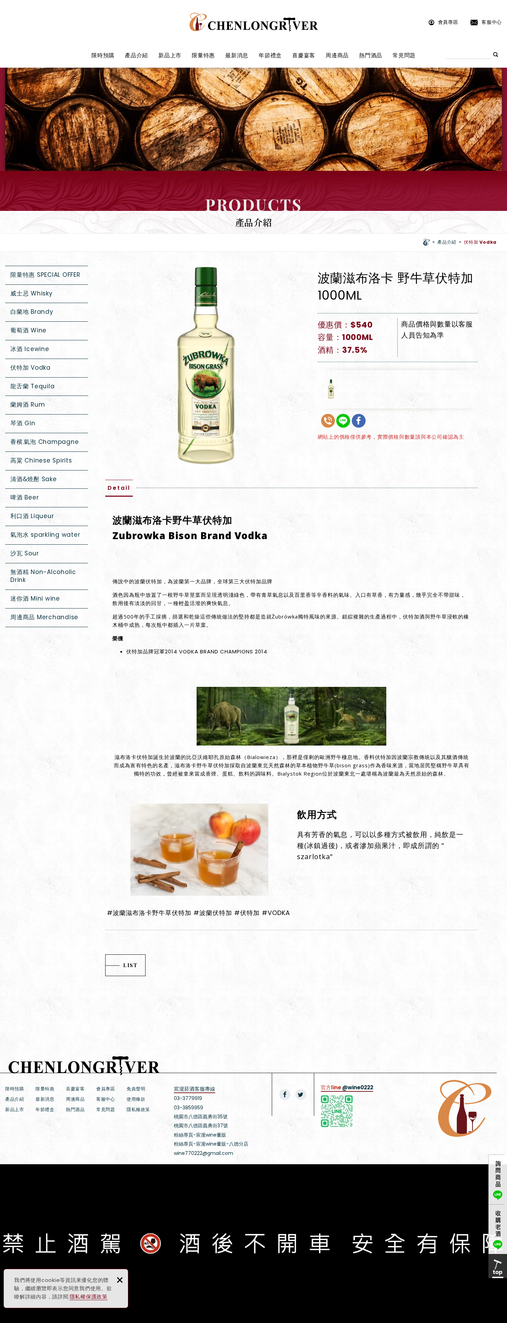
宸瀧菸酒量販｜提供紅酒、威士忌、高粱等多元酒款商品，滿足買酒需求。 (253, 22)
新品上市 (169, 55)
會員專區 (448, 22)
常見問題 (404, 55)
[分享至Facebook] (284, 1094)
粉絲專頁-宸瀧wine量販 (200, 1134)
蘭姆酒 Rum (27, 404)
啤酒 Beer (24, 497)
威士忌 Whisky (31, 293)
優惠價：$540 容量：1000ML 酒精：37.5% (345, 337)
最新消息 (236, 55)
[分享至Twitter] (300, 1094)
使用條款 (136, 1099)
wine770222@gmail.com (203, 1153)
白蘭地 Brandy (31, 312)
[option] (205, 366)
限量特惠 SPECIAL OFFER (45, 275)
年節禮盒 (270, 55)
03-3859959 (188, 1107)
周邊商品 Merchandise (44, 617)
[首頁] (426, 242)
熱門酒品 (370, 55)
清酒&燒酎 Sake (33, 479)
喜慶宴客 (303, 55)
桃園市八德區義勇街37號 (201, 1125)
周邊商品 (337, 55)
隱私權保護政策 (89, 1296)
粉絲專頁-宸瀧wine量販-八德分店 (211, 1143)
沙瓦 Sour (24, 553)
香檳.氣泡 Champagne (44, 442)
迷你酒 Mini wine (35, 598)
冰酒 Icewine (29, 349)
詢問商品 (497, 1179)
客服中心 (491, 22)
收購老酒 (497, 1229)
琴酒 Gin (23, 423)
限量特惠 (203, 55)
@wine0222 (357, 1087)
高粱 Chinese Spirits (41, 460)
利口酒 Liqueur (32, 516)
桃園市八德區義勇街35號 (201, 1116)
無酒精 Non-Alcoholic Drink (43, 576)
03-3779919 (188, 1098)
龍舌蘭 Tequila (32, 386)
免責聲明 (136, 1089)
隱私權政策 (138, 1109)
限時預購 (103, 55)
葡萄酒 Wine (28, 330)
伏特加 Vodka (30, 367)
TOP (497, 1266)
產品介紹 (136, 55)
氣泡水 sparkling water (45, 535)
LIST (130, 965)
